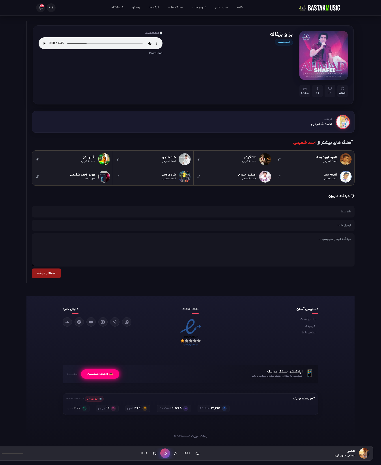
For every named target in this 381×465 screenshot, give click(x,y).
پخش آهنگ (308, 319)
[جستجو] (51, 7)
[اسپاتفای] (79, 322)
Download (155, 53)
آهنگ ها (177, 7)
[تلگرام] (115, 322)
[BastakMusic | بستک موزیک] (322, 7)
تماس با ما (309, 333)
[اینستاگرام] (103, 322)
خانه (240, 7)
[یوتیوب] (91, 322)
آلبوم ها (200, 7)
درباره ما (310, 326)
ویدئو (136, 7)
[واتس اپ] (126, 322)
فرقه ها (154, 7)
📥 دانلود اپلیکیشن (100, 374)
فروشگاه (117, 7)
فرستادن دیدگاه (46, 273)
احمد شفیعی (284, 42)
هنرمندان (221, 7)
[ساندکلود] (67, 322)
